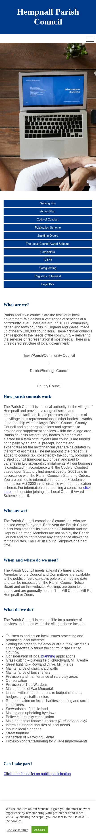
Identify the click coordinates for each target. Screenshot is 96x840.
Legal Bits (47, 284)
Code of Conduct (47, 219)
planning (47, 656)
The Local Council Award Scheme (47, 243)
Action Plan (47, 211)
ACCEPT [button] (39, 829)
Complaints (47, 252)
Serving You (48, 203)
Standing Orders (47, 235)
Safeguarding (47, 268)
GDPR (48, 260)
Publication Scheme (48, 227)
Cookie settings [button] (17, 830)
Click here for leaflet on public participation (37, 774)
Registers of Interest (48, 276)
